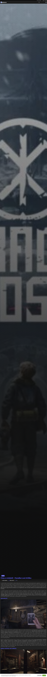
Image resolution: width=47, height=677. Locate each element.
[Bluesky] (43, 0)
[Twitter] (44, 0)
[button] (46, 2)
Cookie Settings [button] (39, 675)
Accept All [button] (44, 675)
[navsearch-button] (39, 2)
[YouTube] (46, 0)
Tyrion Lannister (4, 580)
